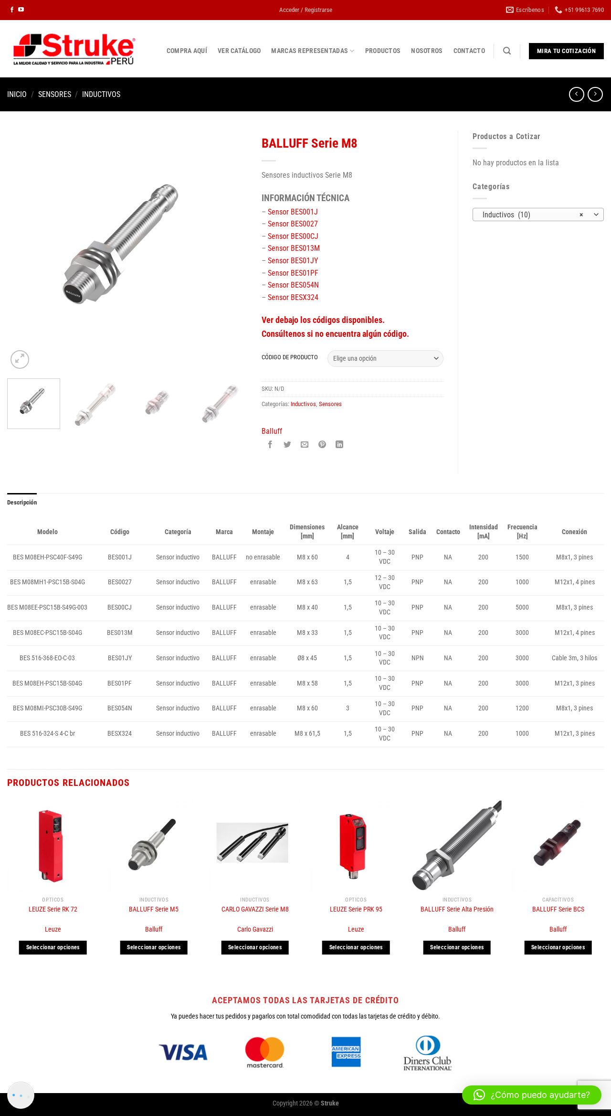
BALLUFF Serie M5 (154, 909)
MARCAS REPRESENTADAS (309, 51)
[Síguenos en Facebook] (12, 10)
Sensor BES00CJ (293, 236)
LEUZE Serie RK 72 (53, 909)
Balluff (272, 431)
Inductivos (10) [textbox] (533, 215)
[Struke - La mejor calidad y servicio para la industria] (74, 48)
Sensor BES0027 (293, 223)
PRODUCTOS (383, 51)
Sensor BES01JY (293, 260)
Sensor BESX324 (293, 297)
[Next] (230, 251)
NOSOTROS (426, 51)
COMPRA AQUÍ (187, 51)
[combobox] (538, 214)
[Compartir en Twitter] (287, 445)
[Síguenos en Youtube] (21, 10)
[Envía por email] (305, 445)
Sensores (54, 94)
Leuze (53, 929)
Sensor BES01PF (293, 273)
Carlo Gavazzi (255, 929)
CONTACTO (469, 51)
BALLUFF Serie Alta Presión (457, 909)
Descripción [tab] (22, 502)
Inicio (17, 94)
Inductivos (101, 94)
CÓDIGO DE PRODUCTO (290, 357)
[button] (531, 1095)
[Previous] (23, 251)
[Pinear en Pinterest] (322, 445)
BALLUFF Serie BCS (558, 909)
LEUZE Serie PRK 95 (356, 909)
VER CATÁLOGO (239, 51)
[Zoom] (20, 359)
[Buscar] (507, 51)
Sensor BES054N (293, 285)
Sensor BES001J (293, 211)
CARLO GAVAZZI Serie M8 (255, 909)
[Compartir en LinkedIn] (339, 445)
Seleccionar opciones (53, 947)
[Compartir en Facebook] (270, 445)
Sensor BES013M (294, 248)
